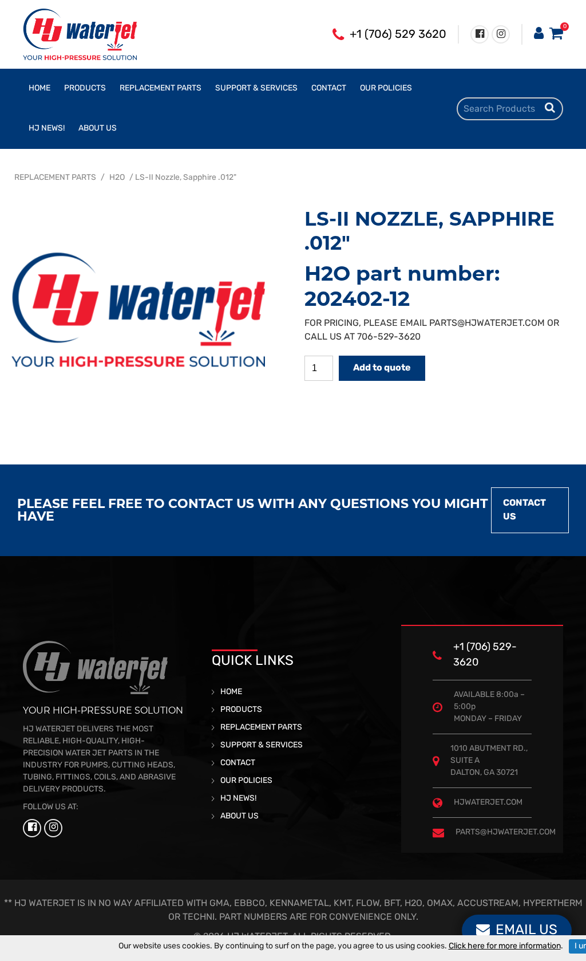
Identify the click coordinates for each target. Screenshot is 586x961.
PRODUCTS (85, 88)
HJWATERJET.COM (488, 802)
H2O (117, 178)
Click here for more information (505, 946)
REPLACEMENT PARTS (160, 88)
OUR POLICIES (386, 88)
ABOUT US (97, 128)
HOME (39, 88)
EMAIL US (526, 931)
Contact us (524, 510)
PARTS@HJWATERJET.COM (487, 323)
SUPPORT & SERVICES (256, 88)
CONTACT (328, 88)
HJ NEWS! (47, 128)
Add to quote (382, 368)
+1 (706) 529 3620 (398, 35)
